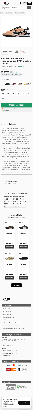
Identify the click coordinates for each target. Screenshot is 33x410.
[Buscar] (29, 7)
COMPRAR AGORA (17, 105)
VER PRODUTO (9, 246)
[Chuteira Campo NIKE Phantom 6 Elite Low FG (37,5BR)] (23, 258)
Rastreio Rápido (7, 314)
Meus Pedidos (7, 311)
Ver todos (16, 285)
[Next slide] (30, 83)
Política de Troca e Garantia (11, 326)
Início (1, 12)
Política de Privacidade (9, 323)
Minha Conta (6, 308)
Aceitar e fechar (24, 403)
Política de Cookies (8, 317)
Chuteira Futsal (9, 12)
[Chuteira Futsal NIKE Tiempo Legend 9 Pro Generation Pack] (20, 83)
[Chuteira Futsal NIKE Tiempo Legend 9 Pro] (13, 83)
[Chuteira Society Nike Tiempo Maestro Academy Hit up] (9, 227)
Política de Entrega (8, 320)
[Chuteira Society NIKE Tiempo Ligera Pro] (23, 227)
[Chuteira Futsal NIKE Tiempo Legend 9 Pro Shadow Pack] (7, 83)
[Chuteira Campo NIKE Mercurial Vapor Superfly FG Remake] (9, 258)
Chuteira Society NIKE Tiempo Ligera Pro (23, 234)
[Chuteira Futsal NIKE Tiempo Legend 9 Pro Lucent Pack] (26, 83)
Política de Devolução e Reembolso (13, 329)
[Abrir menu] (29, 3)
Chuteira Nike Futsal (20, 12)
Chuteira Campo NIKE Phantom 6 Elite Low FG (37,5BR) (23, 265)
